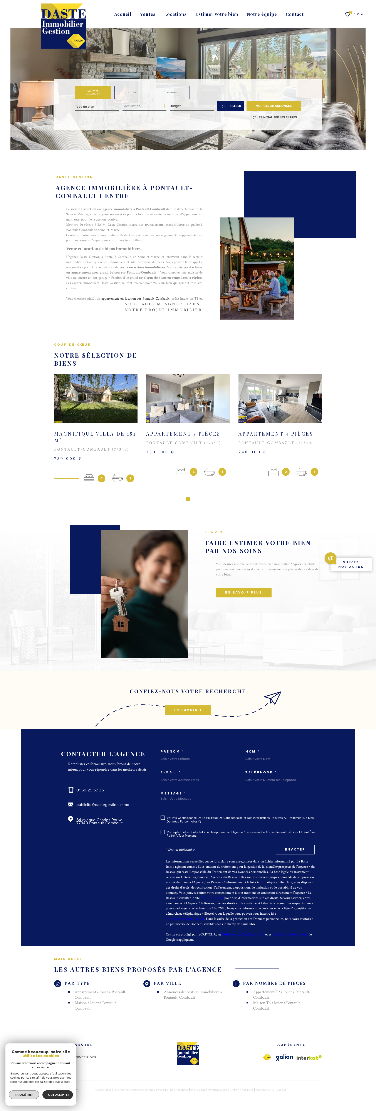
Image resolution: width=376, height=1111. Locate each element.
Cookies (281, 1089)
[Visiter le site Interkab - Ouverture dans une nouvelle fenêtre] (309, 1057)
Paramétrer (24, 1095)
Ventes (148, 14)
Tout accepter (57, 1095)
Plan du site (198, 1090)
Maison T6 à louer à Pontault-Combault (277, 1005)
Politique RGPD (265, 1090)
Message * (173, 793)
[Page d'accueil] (63, 26)
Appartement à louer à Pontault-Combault (101, 994)
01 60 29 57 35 (90, 790)
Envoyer (295, 849)
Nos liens (247, 1090)
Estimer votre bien (216, 14)
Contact (295, 14)
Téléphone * (261, 772)
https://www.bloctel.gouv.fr (185, 919)
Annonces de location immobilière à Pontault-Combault (193, 994)
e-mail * (171, 772)
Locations (175, 14)
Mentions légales (218, 1090)
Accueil (122, 14)
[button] (188, 499)
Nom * (252, 751)
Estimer (172, 92)
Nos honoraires (179, 1090)
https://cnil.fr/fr (212, 898)
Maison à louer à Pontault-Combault (96, 1005)
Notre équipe (262, 14)
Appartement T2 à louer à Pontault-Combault (282, 994)
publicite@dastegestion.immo (102, 804)
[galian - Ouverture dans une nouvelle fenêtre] (284, 1057)
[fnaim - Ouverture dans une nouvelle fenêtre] (267, 1057)
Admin (235, 1090)
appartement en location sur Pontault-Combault (135, 298)
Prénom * (172, 751)
